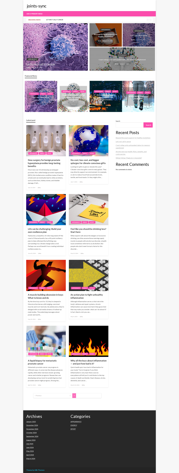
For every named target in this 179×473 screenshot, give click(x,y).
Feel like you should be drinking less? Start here (88, 230)
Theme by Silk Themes (35, 470)
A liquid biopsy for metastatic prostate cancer (42, 362)
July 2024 (29, 444)
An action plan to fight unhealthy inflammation (87, 296)
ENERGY (43, 93)
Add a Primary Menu (34, 14)
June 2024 (30, 447)
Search (118, 121)
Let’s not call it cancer (54, 20)
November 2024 (32, 429)
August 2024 (30, 440)
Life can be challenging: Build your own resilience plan (44, 230)
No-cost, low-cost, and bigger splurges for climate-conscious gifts (88, 161)
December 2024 (32, 425)
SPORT (50, 93)
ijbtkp (28, 67)
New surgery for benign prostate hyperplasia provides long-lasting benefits (44, 163)
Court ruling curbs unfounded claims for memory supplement (122, 60)
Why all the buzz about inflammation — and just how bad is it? (89, 362)
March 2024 (30, 459)
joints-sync (36, 5)
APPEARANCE (32, 59)
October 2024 (31, 433)
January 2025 (31, 422)
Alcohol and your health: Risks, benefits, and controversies (106, 97)
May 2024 (30, 451)
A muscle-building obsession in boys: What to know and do (45, 296)
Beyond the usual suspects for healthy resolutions (105, 35)
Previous (39, 395)
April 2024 (30, 455)
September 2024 (32, 436)
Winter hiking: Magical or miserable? (129, 158)
